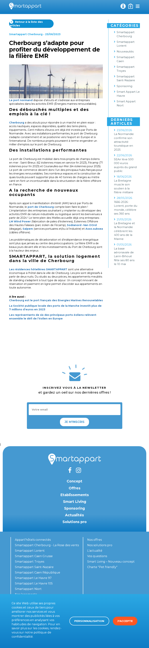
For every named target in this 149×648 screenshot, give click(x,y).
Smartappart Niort (28, 589)
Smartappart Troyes (125, 68)
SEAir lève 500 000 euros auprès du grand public (125, 165)
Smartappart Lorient (125, 43)
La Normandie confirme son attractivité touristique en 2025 (124, 141)
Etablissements (74, 495)
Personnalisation (89, 621)
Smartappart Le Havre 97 (33, 578)
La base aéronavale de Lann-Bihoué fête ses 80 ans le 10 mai (124, 256)
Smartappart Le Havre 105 (34, 583)
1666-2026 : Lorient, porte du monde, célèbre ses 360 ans (125, 207)
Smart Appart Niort (126, 103)
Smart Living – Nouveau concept (111, 561)
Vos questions (97, 556)
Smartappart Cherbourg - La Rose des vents (47, 545)
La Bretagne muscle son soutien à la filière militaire (123, 186)
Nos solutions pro (99, 545)
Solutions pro (75, 522)
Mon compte (123, 6)
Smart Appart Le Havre (128, 93)
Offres (74, 488)
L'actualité (94, 550)
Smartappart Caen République (37, 572)
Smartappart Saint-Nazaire (126, 78)
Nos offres (94, 539)
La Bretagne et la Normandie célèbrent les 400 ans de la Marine (124, 231)
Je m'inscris (74, 422)
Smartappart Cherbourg (26, 34)
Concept (74, 481)
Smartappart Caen (125, 59)
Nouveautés (125, 51)
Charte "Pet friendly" (102, 567)
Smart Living (74, 502)
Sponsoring (124, 86)
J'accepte (125, 621)
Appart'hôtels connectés (33, 539)
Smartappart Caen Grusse (34, 556)
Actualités (74, 515)
